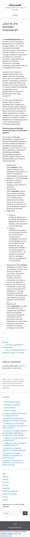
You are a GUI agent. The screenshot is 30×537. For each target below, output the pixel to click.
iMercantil (15, 5)
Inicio (4, 474)
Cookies (5, 497)
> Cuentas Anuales (8, 408)
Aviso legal (6, 488)
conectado (21, 366)
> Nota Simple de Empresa (11, 402)
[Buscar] (25, 513)
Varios (7, 342)
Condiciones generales (10, 491)
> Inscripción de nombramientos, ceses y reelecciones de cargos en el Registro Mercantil (14, 426)
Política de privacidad (9, 494)
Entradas (5, 479)
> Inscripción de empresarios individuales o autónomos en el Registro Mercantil (12, 463)
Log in (15, 524)
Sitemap (5, 500)
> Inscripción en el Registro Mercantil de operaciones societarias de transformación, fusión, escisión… (14, 433)
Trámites (5, 476)
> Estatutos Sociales (9, 410)
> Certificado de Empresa (11, 405)
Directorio (5, 482)
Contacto (5, 485)
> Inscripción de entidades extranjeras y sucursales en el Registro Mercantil (12, 455)
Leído (10, 536)
